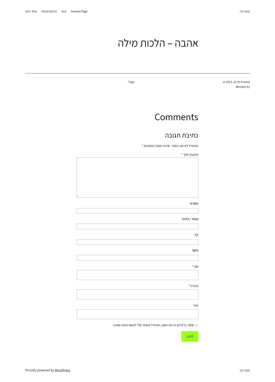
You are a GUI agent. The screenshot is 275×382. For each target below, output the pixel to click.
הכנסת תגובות (49, 11)
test (63, 11)
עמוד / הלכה (190, 219)
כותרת (194, 203)
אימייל (193, 286)
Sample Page (79, 11)
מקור (195, 250)
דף (196, 234)
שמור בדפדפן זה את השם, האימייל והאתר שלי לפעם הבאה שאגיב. (153, 325)
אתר (195, 305)
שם (195, 266)
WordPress (62, 370)
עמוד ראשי (31, 11)
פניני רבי (245, 11)
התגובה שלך (189, 154)
